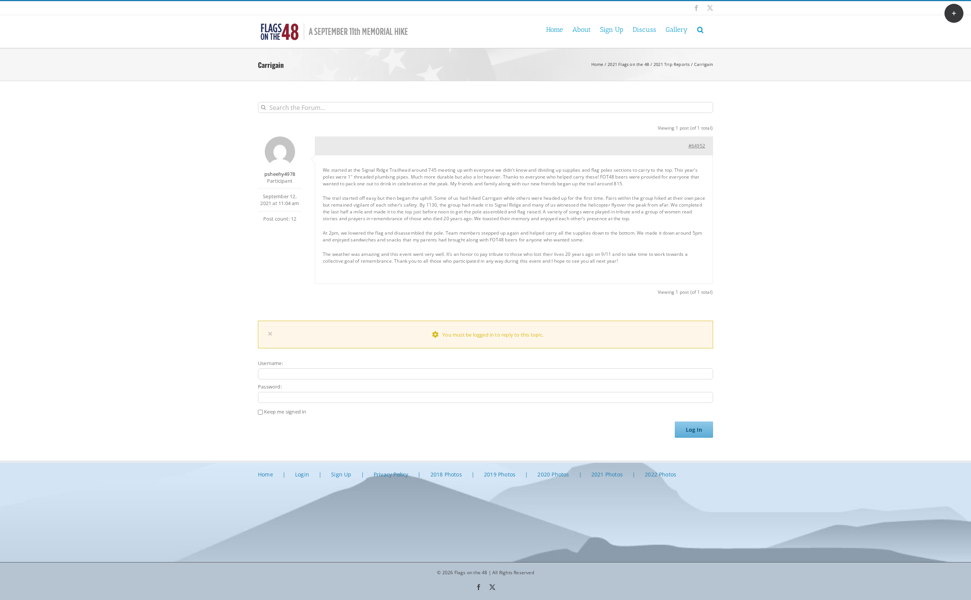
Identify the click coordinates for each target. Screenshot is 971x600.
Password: (270, 386)
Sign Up (341, 474)
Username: (270, 363)
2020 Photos (553, 474)
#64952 (696, 146)
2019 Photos (499, 474)
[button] (700, 29)
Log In (694, 429)
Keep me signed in (285, 411)
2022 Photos (660, 474)
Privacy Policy (391, 474)
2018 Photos (446, 474)
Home (265, 474)
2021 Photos (607, 474)
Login (302, 474)
